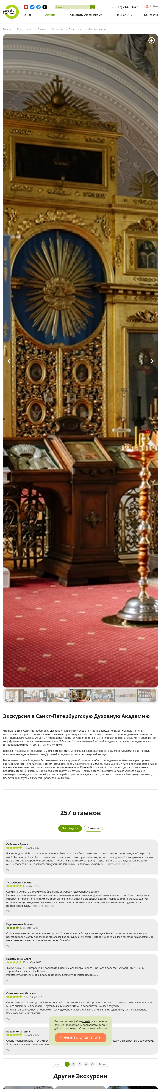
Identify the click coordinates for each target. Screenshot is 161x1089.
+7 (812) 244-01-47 (124, 7)
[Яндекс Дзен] (44, 7)
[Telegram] (38, 7)
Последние (70, 828)
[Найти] (92, 7)
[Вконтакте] (32, 7)
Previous (9, 361)
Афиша (50, 15)
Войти (154, 6)
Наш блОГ (123, 15)
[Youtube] (26, 7)
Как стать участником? (86, 15)
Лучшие (93, 828)
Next (152, 361)
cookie (86, 1021)
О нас (28, 15)
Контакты (151, 15)
